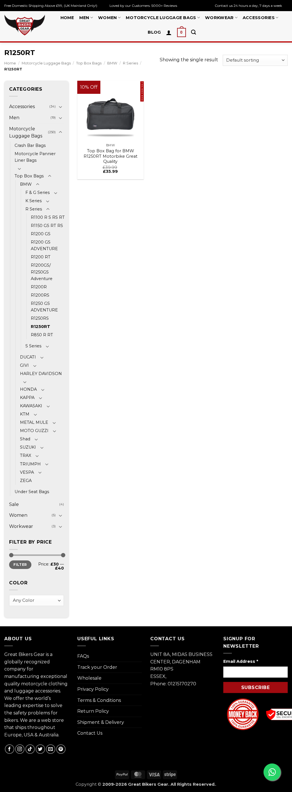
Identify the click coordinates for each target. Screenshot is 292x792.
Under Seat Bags (32, 491)
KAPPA (27, 397)
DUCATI (28, 357)
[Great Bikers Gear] (24, 25)
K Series (33, 200)
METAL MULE (34, 422)
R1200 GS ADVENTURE (44, 245)
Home (67, 17)
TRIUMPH (30, 464)
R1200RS (40, 295)
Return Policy (93, 711)
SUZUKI (28, 447)
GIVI (24, 365)
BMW (112, 63)
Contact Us (89, 733)
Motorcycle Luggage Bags (161, 17)
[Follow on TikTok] (30, 749)
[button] (181, 32)
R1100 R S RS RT (48, 217)
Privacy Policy (93, 689)
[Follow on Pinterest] (61, 749)
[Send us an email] (50, 749)
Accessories (259, 17)
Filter (20, 564)
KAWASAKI (31, 405)
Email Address (240, 661)
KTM (24, 414)
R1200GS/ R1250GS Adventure (41, 272)
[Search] (193, 32)
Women (107, 17)
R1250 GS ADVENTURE (44, 307)
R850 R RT (42, 334)
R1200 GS (40, 233)
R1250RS (40, 318)
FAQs (83, 656)
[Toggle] (60, 106)
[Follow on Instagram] (20, 749)
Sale (14, 504)
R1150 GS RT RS (47, 225)
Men (84, 17)
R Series (130, 63)
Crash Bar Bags (30, 145)
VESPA (27, 472)
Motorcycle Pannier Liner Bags (35, 157)
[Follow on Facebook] (9, 749)
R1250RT (40, 326)
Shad (25, 438)
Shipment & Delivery (100, 722)
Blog (154, 32)
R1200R (39, 286)
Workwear (219, 17)
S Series (33, 346)
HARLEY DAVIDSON (41, 373)
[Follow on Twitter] (40, 749)
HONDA (28, 389)
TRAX (25, 455)
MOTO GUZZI (34, 430)
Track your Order (97, 667)
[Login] (169, 32)
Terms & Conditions (99, 700)
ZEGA (26, 480)
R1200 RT (40, 257)
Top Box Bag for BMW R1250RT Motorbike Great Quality (110, 156)
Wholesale (89, 678)
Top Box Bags (89, 63)
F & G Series (37, 192)
